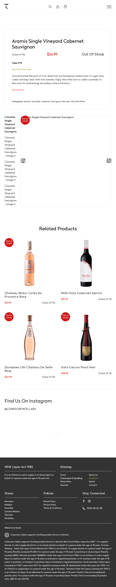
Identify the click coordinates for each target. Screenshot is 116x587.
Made (18, 528)
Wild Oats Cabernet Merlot (81, 293)
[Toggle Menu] (109, 6)
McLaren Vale (68, 102)
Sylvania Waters (12, 512)
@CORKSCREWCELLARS (20, 409)
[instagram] (89, 501)
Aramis (27, 102)
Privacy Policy (50, 505)
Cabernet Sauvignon (51, 102)
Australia (35, 102)
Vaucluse (9, 515)
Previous (23, 161)
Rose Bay (9, 508)
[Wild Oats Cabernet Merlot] (86, 263)
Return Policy (50, 502)
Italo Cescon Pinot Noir (78, 367)
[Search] (50, 7)
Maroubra (9, 502)
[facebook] (84, 501)
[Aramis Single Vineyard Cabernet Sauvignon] (66, 161)
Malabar (8, 505)
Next (109, 161)
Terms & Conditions (53, 508)
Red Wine (80, 102)
